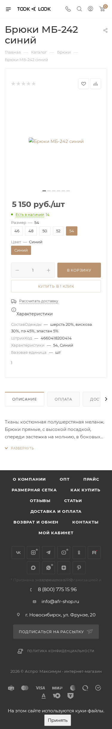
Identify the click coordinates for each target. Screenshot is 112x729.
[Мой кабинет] (90, 9)
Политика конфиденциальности (61, 651)
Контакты (85, 522)
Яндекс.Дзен (63, 567)
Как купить (85, 489)
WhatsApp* (48, 567)
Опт (64, 479)
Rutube (94, 552)
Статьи (73, 500)
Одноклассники (79, 552)
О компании (29, 479)
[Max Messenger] (33, 567)
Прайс (91, 479)
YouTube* (63, 552)
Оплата (63, 399)
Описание (24, 399)
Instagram (33, 552)
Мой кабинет (56, 532)
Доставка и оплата (56, 511)
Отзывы (40, 500)
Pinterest (79, 567)
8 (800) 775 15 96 (57, 589)
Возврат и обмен (36, 522)
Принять (57, 720)
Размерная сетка (34, 489)
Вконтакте (18, 552)
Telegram (48, 552)
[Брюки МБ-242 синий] (56, 141)
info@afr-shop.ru (60, 601)
